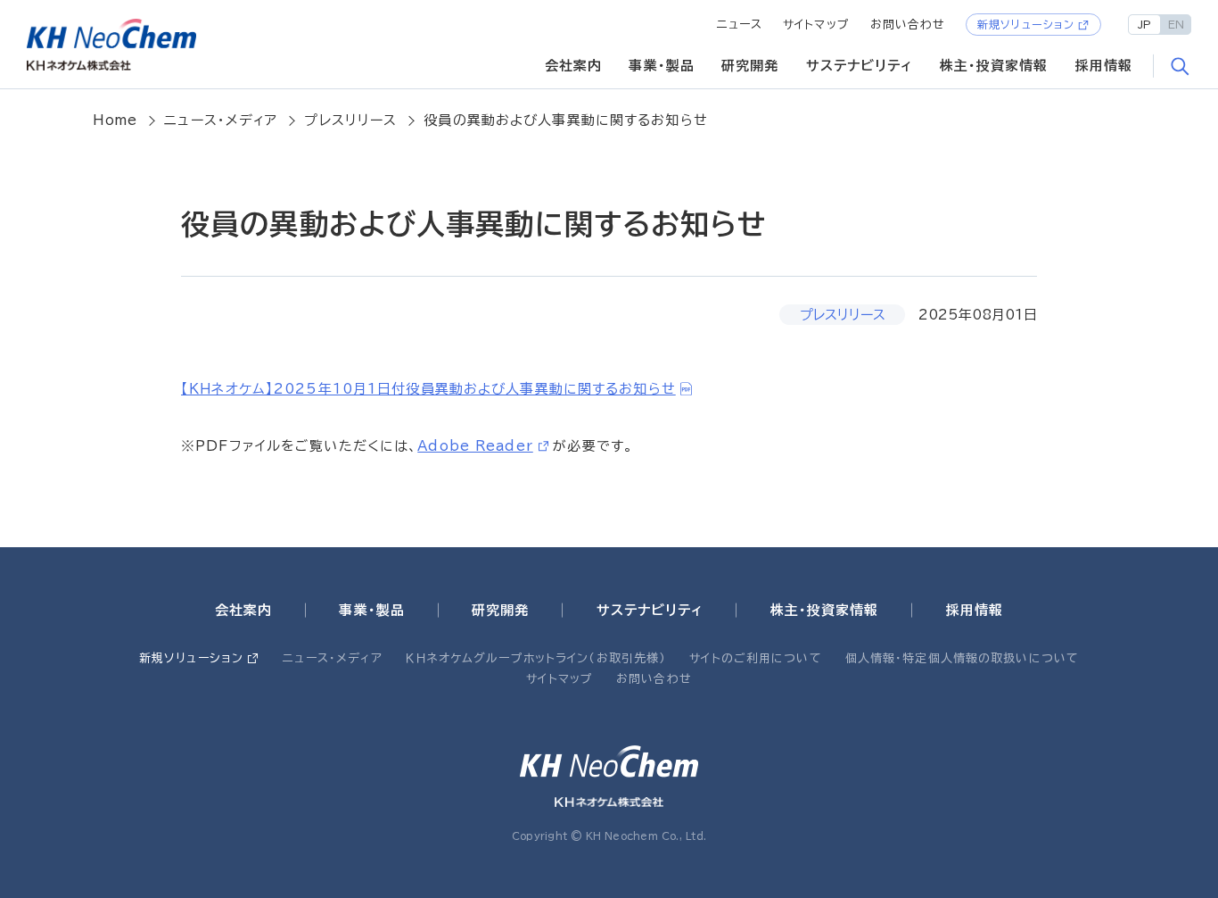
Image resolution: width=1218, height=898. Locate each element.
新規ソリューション (1025, 24)
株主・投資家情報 (994, 65)
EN (1176, 24)
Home (115, 120)
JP (1144, 24)
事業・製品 (662, 65)
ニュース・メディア (220, 120)
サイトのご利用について (755, 658)
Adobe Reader (475, 446)
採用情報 (1104, 65)
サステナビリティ (859, 65)
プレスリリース (350, 120)
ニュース (740, 24)
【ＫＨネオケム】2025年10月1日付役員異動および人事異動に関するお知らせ (428, 388)
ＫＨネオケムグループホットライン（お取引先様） (536, 658)
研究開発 (750, 65)
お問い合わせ (908, 24)
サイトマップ (816, 24)
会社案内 (574, 65)
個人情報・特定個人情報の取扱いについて (962, 658)
